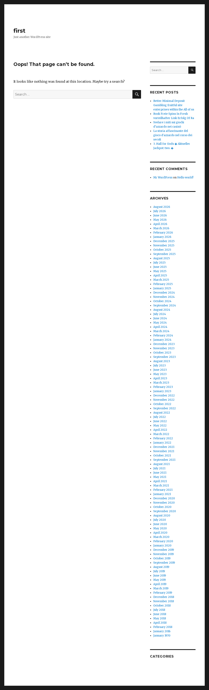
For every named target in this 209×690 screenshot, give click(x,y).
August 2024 (161, 310)
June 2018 (159, 614)
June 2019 (159, 575)
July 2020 (159, 520)
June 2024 (160, 318)
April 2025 (160, 275)
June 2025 (160, 267)
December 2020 (164, 498)
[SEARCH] (192, 70)
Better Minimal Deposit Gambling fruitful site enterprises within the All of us (173, 105)
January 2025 (162, 288)
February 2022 (163, 438)
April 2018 (160, 622)
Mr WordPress (162, 177)
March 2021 (161, 485)
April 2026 (160, 224)
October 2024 (162, 301)
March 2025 (161, 280)
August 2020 (161, 515)
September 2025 (164, 254)
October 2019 (161, 558)
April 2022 (160, 430)
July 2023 (159, 365)
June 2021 (159, 472)
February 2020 (163, 541)
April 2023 (160, 378)
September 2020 (164, 511)
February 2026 (163, 232)
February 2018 (162, 627)
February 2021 (162, 490)
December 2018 (163, 597)
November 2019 (163, 554)
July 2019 (159, 571)
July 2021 (159, 468)
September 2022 (164, 408)
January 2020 (162, 545)
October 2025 (162, 250)
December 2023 (164, 344)
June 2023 (160, 370)
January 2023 (162, 391)
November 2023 (164, 348)
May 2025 (159, 271)
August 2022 (161, 412)
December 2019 (163, 550)
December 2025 (164, 241)
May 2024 (160, 322)
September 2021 (164, 460)
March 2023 (161, 382)
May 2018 (159, 618)
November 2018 (163, 601)
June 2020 (160, 524)
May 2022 (160, 425)
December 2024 (164, 292)
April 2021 (160, 481)
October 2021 (162, 455)
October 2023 (162, 352)
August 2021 (161, 464)
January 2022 (162, 442)
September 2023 (164, 357)
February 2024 (163, 335)
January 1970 (161, 635)
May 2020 (160, 528)
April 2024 (160, 327)
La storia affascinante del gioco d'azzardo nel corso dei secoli (172, 135)
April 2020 (160, 532)
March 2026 (161, 228)
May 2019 (159, 580)
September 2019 (164, 562)
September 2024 (164, 305)
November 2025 (163, 245)
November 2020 (164, 502)
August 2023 (161, 361)
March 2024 (161, 331)
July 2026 (159, 211)
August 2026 (161, 207)
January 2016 (161, 631)
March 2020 (161, 537)
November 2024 (164, 297)
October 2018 (162, 605)
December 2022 (164, 395)
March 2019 (160, 588)
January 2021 (162, 494)
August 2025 (161, 258)
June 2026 (160, 215)
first (19, 30)
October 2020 (162, 507)
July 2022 (159, 417)
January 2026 (162, 237)
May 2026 (160, 219)
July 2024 (159, 314)
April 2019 (159, 584)
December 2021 (163, 447)
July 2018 (159, 610)
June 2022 (160, 421)
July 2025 (159, 262)
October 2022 (162, 404)
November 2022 (164, 400)
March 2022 (161, 434)
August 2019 (161, 567)
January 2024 (162, 340)
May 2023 (160, 374)
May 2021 (159, 477)
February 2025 (163, 284)
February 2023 (163, 387)
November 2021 (163, 451)
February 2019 (162, 592)
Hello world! (185, 177)
